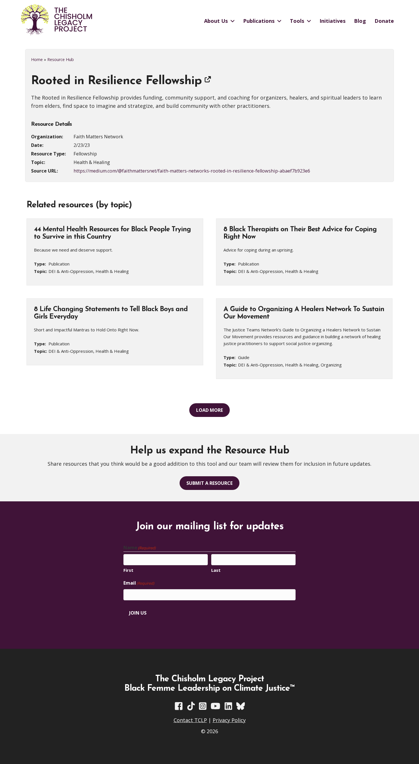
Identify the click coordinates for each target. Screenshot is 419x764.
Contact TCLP (190, 720)
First (128, 570)
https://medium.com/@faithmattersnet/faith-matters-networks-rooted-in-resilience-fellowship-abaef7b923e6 (192, 171)
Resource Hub (60, 59)
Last (216, 570)
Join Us (138, 613)
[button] (209, 410)
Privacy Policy (229, 720)
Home (37, 59)
